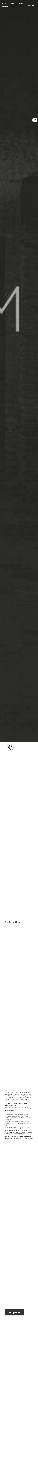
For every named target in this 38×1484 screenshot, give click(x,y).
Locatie (21, 3)
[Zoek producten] (35, 120)
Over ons (12, 3)
